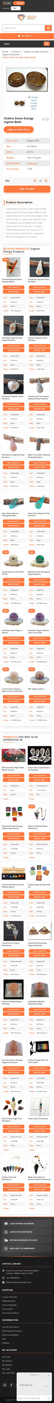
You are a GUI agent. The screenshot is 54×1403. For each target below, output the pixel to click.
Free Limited (7, 1309)
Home (5, 51)
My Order (6, 1357)
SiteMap (5, 1343)
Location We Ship (9, 1297)
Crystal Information (10, 1327)
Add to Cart (13, 292)
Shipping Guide (8, 1301)
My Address (7, 1365)
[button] (34, 36)
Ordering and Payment (12, 1331)
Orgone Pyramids (10, 54)
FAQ (4, 1339)
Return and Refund (10, 1335)
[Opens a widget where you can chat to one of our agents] (34, 1386)
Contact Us (32, 163)
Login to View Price (19, 129)
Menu (6, 44)
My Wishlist (7, 1361)
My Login (6, 1369)
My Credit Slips (8, 1373)
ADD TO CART (27, 189)
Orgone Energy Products (36, 51)
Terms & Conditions (10, 1313)
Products (16, 51)
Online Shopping (9, 1305)
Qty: (8, 180)
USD (15, 8)
